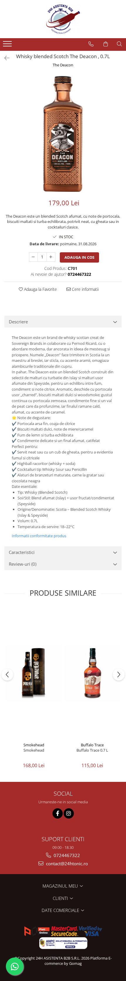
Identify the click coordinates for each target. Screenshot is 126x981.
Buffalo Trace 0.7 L (92, 750)
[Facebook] (57, 813)
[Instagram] (69, 813)
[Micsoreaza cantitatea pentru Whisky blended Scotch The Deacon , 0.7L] (33, 257)
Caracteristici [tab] (22, 552)
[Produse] (8, 45)
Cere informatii (85, 289)
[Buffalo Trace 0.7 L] (92, 673)
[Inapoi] (4, 58)
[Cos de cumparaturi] (105, 44)
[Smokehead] (34, 673)
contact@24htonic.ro (66, 863)
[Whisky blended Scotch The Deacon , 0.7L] (63, 133)
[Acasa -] (63, 19)
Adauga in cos (79, 257)
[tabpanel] (63, 133)
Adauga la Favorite (40, 289)
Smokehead (33, 744)
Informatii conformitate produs (39, 535)
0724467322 (66, 855)
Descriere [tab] (18, 322)
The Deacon (63, 65)
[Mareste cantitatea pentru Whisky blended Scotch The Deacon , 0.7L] (51, 257)
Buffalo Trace (92, 744)
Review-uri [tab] (22, 564)
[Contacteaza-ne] (91, 44)
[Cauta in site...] (119, 44)
